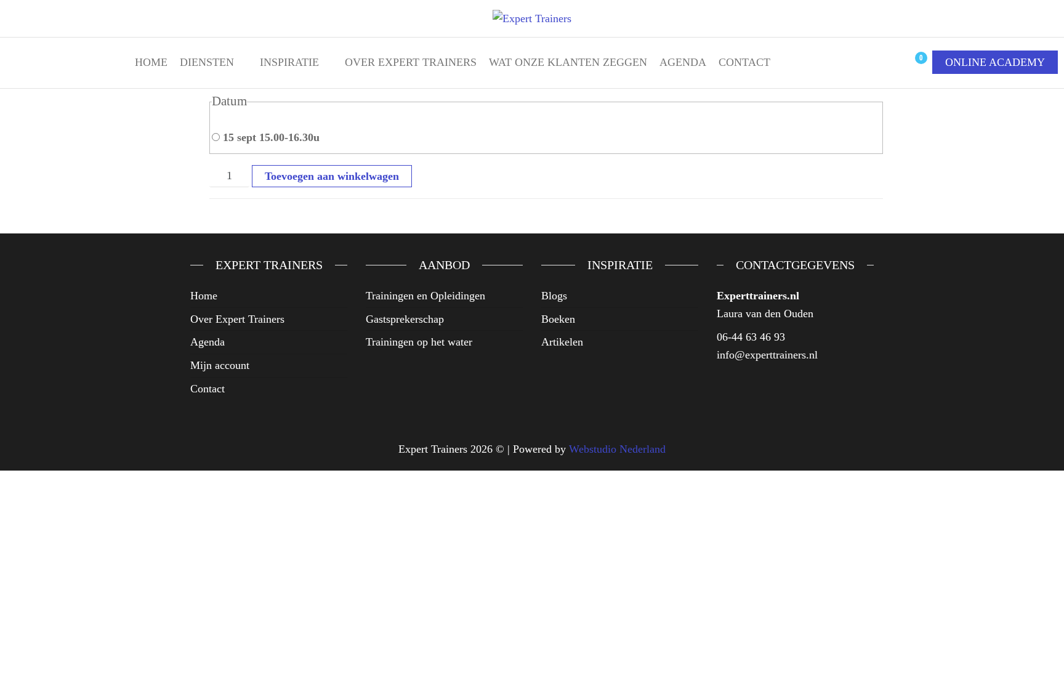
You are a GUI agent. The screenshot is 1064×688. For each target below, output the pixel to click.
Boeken (558, 319)
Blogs (554, 295)
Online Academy (995, 62)
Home (151, 62)
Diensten (207, 62)
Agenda (682, 62)
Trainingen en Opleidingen (425, 295)
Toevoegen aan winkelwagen (332, 176)
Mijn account (219, 365)
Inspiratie (289, 62)
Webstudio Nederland (617, 449)
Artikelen (562, 342)
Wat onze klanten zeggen (568, 62)
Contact (744, 62)
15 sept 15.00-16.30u (270, 137)
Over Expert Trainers (411, 62)
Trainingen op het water (419, 342)
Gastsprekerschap (405, 319)
